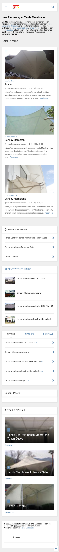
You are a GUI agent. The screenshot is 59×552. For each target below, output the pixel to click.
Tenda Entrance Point (19, 28)
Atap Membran (9, 81)
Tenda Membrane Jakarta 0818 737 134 (35, 306)
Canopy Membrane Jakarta (29, 293)
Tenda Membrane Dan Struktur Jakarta (34, 319)
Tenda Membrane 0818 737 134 (31, 278)
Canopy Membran (15, 139)
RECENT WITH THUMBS (18, 269)
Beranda (16, 537)
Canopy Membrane (11, 137)
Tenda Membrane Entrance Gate (27, 472)
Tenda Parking (34, 28)
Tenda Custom (8, 30)
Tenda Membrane (27, 528)
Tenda (8, 84)
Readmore (44, 98)
